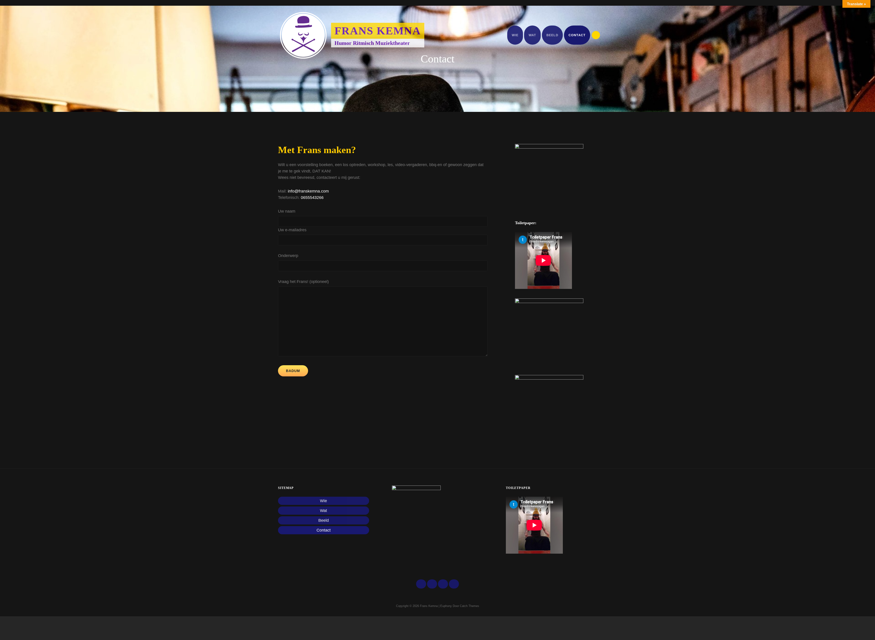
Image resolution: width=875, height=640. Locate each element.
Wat (532, 35)
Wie (515, 35)
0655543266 (312, 197)
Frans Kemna (378, 31)
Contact (577, 35)
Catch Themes (469, 606)
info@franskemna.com (308, 191)
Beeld (552, 35)
